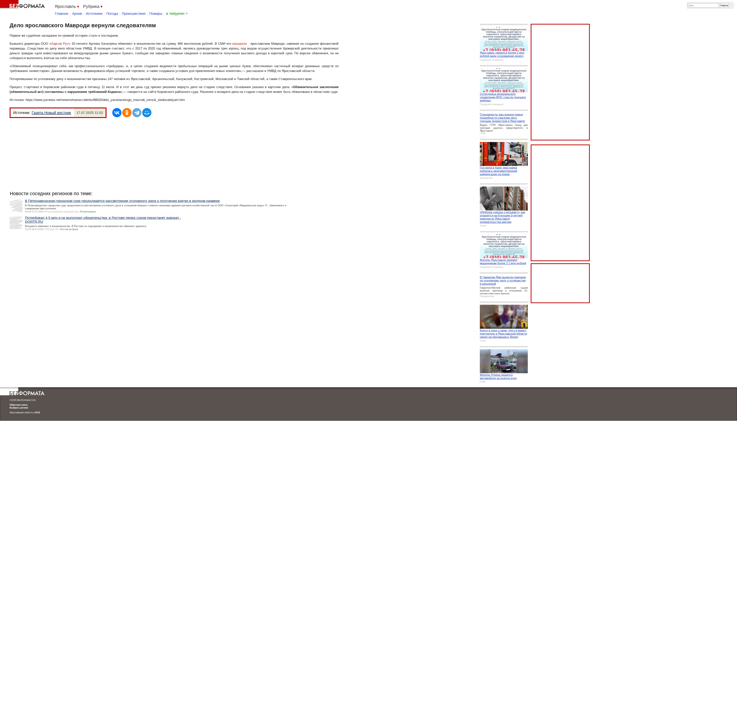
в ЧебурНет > (177, 14)
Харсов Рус (60, 43)
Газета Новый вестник (51, 113)
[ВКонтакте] (116, 112)
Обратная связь (19, 405)
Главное (61, 14)
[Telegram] (136, 112)
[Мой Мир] (146, 112)
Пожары (155, 14)
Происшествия (133, 14)
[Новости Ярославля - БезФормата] (23, 5)
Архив (77, 14)
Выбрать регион (19, 407)
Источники (94, 14)
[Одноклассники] (126, 112)
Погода (112, 14)
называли (239, 43)
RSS (37, 412)
